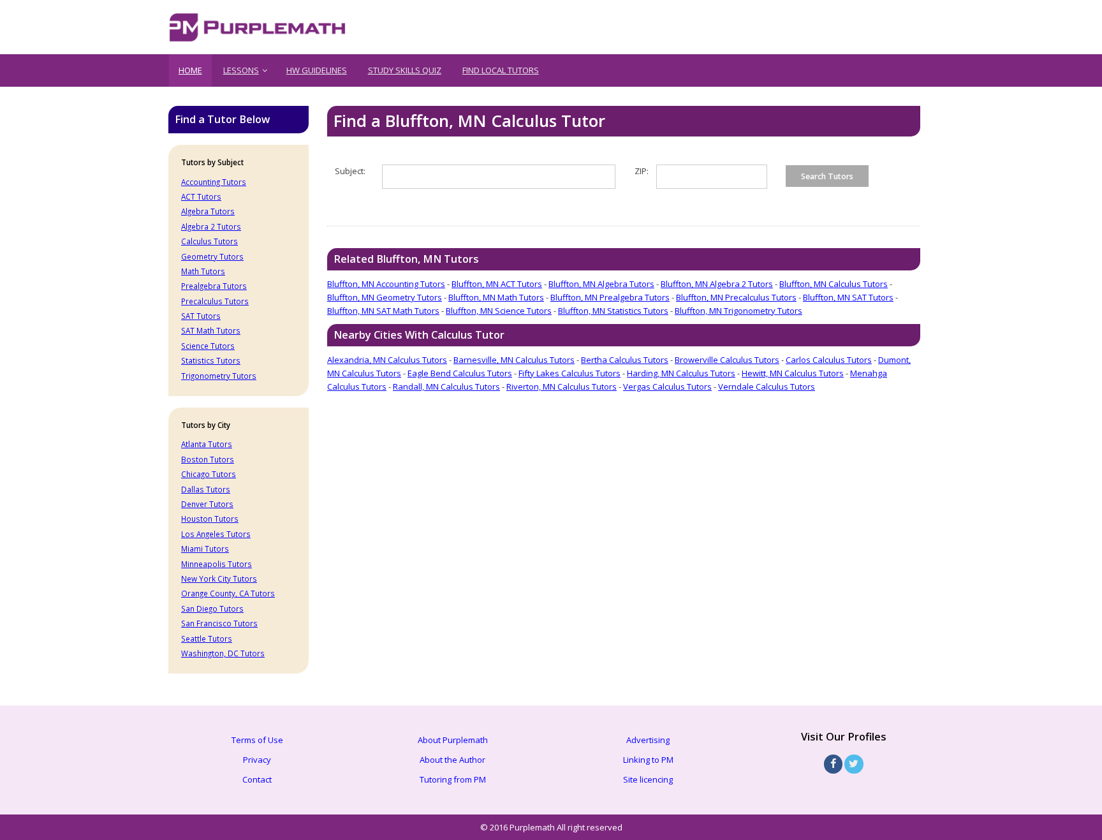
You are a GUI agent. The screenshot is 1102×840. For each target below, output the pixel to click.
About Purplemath (453, 740)
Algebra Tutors (208, 211)
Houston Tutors (210, 518)
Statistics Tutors (210, 360)
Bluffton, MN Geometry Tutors (384, 297)
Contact (257, 779)
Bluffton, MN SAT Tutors (848, 297)
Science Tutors (208, 346)
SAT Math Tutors (210, 330)
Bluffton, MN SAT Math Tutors (383, 310)
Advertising (648, 740)
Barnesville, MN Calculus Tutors (514, 359)
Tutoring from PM (453, 779)
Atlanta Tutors (206, 444)
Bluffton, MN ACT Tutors (497, 284)
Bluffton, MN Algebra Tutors (601, 284)
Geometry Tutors (212, 256)
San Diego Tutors (212, 608)
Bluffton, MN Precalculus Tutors (736, 297)
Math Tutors (203, 271)
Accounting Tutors (213, 182)
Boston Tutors (207, 459)
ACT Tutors (201, 196)
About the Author (452, 759)
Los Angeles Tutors (216, 534)
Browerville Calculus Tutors (727, 359)
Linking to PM (648, 759)
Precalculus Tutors (215, 301)
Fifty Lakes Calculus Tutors (569, 373)
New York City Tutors (219, 578)
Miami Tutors (205, 548)
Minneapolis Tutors (216, 564)
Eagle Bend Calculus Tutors (460, 373)
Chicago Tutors (208, 474)
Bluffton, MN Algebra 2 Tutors (717, 284)
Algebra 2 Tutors (211, 226)
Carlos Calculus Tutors (829, 359)
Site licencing (648, 779)
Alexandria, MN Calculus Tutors (387, 359)
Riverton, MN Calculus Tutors (561, 386)
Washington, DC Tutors (223, 653)
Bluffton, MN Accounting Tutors (386, 284)
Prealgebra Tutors (214, 286)
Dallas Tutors (205, 489)
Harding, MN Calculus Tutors (681, 373)
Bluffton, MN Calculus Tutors (833, 284)
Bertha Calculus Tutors (624, 359)
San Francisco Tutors (219, 623)
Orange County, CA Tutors (228, 593)
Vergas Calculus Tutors (667, 386)
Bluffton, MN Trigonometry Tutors (738, 310)
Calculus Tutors (209, 241)
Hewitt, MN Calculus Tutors (793, 373)
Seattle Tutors (206, 638)
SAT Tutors (201, 316)
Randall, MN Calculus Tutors (446, 386)
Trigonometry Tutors (218, 376)
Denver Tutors (207, 504)
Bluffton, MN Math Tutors (496, 297)
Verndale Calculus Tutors (766, 386)
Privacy (257, 759)
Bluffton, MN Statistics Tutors (613, 310)
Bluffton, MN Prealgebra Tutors (610, 297)
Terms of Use (257, 740)
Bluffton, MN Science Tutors (499, 310)
